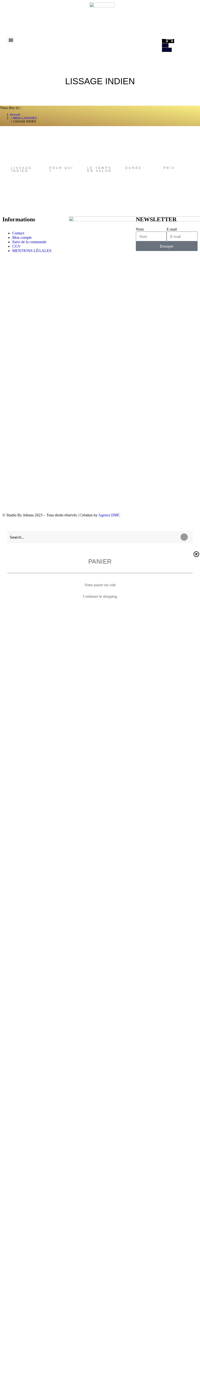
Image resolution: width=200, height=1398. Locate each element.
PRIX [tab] (169, 168)
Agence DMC (109, 515)
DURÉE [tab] (133, 168)
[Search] (184, 537)
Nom (140, 229)
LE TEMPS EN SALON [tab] (99, 169)
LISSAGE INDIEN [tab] (21, 169)
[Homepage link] (102, 15)
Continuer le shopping (100, 596)
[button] (10, 40)
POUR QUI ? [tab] (61, 169)
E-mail (172, 229)
